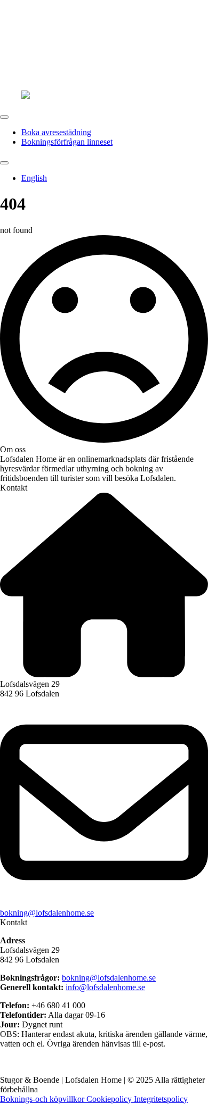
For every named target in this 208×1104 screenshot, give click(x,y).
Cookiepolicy (110, 1098)
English (34, 177)
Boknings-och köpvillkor (43, 1098)
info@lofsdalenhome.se (105, 987)
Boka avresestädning (56, 132)
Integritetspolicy (161, 1098)
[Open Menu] (4, 117)
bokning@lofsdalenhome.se (47, 912)
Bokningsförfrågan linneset (67, 141)
